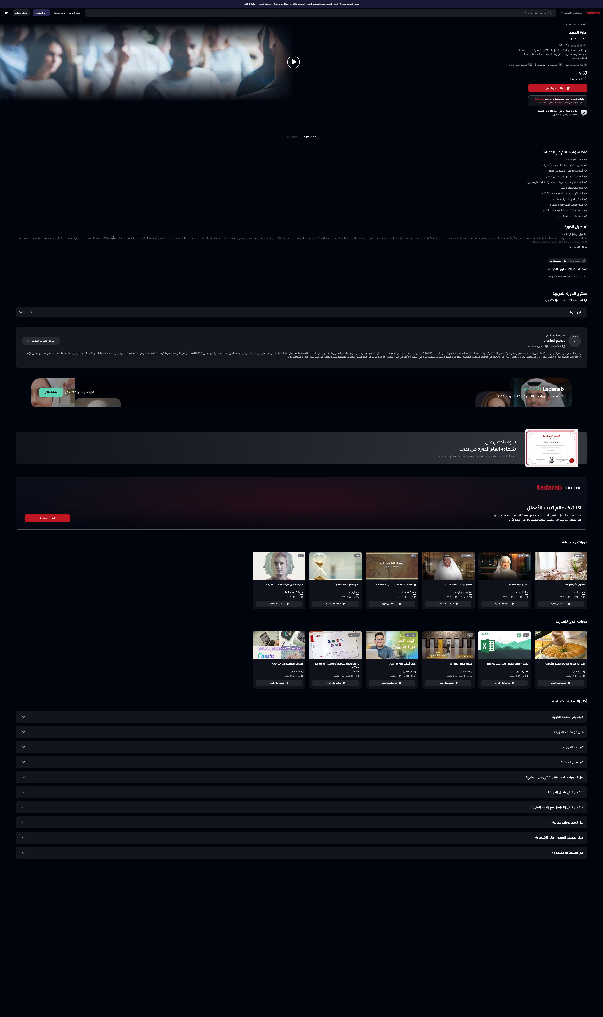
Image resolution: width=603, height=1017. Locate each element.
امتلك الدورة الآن (555, 88)
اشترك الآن (249, 4)
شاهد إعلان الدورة (558, 604)
